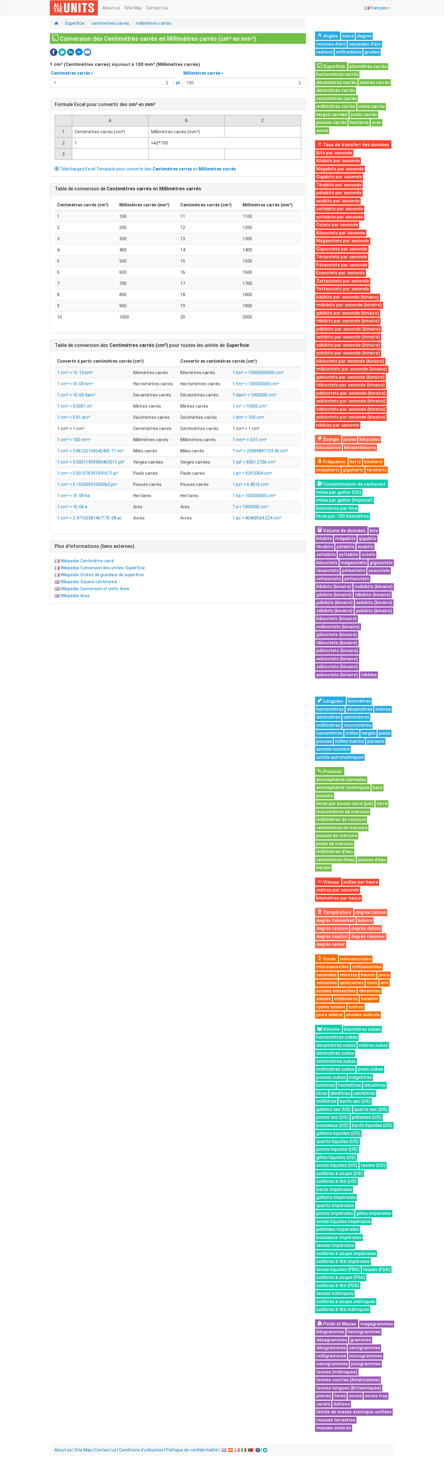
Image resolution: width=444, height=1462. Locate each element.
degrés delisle (366, 928)
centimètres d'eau (335, 859)
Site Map (133, 7)
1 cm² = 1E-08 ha (73, 495)
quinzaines (351, 982)
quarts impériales (335, 1205)
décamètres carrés (336, 82)
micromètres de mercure (342, 811)
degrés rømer (330, 944)
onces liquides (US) (336, 1165)
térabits (324, 546)
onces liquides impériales (343, 1221)
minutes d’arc (331, 44)
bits (374, 530)
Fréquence (333, 461)
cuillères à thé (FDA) (337, 1285)
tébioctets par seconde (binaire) (350, 385)
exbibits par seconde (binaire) (348, 337)
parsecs (375, 741)
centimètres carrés (110, 23)
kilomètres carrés (368, 66)
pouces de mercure (336, 835)
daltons (341, 1404)
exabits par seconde (337, 201)
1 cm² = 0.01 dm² (73, 417)
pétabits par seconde (339, 193)
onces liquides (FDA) (338, 1269)
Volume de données (343, 530)
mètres (383, 709)
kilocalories (328, 447)
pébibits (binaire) (334, 602)
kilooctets (326, 562)
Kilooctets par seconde (340, 233)
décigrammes (331, 1347)
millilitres (326, 1101)
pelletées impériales (337, 1229)
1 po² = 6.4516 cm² (251, 484)
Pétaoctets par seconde (341, 265)
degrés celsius (371, 912)
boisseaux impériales (339, 1237)
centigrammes (364, 1347)
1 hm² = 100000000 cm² (256, 383)
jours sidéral (329, 1014)
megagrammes (376, 1324)
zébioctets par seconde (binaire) (350, 409)
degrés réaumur (368, 936)
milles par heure (360, 882)
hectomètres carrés (337, 74)
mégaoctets (353, 562)
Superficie (75, 23)
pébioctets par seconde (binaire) (351, 393)
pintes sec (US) (332, 1117)
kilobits (324, 538)
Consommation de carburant (353, 484)
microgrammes (365, 1356)
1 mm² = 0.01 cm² (250, 439)
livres (340, 1396)
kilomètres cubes (362, 1029)
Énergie (330, 439)
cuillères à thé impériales (343, 1261)
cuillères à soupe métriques (345, 1301)
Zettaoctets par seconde (342, 281)
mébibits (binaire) (374, 586)
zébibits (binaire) (334, 610)
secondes (326, 975)
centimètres (356, 717)
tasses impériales (335, 1245)
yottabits (348, 554)
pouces (324, 741)
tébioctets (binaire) (336, 642)
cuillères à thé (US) (336, 1181)
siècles (323, 998)
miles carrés (372, 106)
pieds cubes (370, 1069)
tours (348, 36)
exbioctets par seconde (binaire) (350, 401)
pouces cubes (331, 1077)
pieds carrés (364, 114)
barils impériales (334, 1189)
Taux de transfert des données (355, 144)
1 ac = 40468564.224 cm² (257, 518)
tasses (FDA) (376, 1269)
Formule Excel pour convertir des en (105, 104)
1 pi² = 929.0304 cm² (252, 473)
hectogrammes (364, 1331)
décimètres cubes (335, 1053)
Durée (329, 959)
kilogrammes (330, 1331)
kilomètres (359, 701)
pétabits (345, 546)
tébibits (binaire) (373, 594)
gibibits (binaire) (334, 594)
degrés (364, 36)
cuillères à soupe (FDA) (340, 1277)
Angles (330, 36)
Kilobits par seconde (338, 160)
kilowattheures (360, 447)
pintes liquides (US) (337, 1149)
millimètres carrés (154, 23)
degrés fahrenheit (335, 920)
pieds (384, 733)
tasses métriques (334, 1293)
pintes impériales (334, 1213)
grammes (360, 1340)
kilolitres (325, 1085)
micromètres (357, 725)
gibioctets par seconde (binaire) (350, 377)
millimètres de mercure (341, 819)
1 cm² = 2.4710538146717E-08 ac (89, 518)
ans (384, 982)
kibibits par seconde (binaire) (347, 297)
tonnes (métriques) (336, 1372)
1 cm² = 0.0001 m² (74, 406)
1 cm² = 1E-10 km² (75, 372)
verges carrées (331, 114)
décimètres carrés (335, 90)
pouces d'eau (372, 859)
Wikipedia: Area (74, 595)
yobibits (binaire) (374, 610)
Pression (332, 771)
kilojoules (369, 439)
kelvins (365, 920)
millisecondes (366, 966)
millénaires (346, 998)
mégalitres (360, 1077)
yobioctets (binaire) (337, 675)
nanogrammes (332, 1364)
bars (377, 787)
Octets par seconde (337, 225)
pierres (323, 1396)
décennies (369, 991)
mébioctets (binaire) (338, 626)
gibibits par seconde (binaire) (347, 313)
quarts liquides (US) (337, 1141)
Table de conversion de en (128, 189)
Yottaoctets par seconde (342, 289)
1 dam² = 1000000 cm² (255, 395)
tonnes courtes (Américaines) (348, 1380)
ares (376, 122)
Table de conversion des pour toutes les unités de (152, 345)
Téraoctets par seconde (341, 257)
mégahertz (327, 470)
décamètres (359, 709)
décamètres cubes (336, 1045)
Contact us (157, 7)
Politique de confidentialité (192, 1449)
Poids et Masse (339, 1324)
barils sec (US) (355, 1101)
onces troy (376, 1396)
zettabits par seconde (339, 209)
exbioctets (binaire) (337, 658)
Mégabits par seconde (340, 169)
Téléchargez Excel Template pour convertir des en (147, 169)
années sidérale (363, 1014)
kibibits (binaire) (333, 586)
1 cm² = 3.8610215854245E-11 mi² (90, 450)
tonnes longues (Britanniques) (348, 1388)
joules (349, 439)
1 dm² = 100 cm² (249, 417)
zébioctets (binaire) (337, 666)
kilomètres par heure (338, 898)
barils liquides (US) (372, 1125)
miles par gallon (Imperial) (344, 500)
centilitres (364, 1093)
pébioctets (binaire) (337, 650)
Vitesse (330, 882)
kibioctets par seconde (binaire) (350, 361)
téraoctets (327, 570)
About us (111, 7)
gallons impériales (336, 1197)
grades (372, 52)
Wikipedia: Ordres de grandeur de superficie (102, 574)
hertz (355, 461)
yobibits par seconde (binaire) (348, 353)
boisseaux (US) (332, 1125)
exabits (365, 546)
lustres (356, 1007)
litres (321, 1093)
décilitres (340, 1093)
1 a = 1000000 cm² (251, 506)
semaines (326, 982)
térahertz (377, 470)
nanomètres (329, 733)
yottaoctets (356, 578)
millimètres (328, 725)
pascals (324, 795)
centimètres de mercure (341, 827)
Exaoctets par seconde (340, 273)
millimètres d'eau (334, 851)
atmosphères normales (341, 779)
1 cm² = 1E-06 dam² (76, 395)
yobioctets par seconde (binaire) (350, 417)
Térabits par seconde (339, 185)
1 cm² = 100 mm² (74, 439)
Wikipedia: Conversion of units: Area (94, 588)
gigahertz (353, 470)
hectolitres (349, 1085)
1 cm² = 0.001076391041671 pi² (87, 473)
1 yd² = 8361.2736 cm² (254, 462)
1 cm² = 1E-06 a (72, 506)
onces (355, 1396)
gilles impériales (373, 1213)
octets (368, 554)
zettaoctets (328, 578)
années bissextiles (336, 991)
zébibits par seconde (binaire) (348, 345)
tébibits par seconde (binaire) (347, 321)
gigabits (367, 538)
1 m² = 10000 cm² (250, 406)
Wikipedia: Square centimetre (88, 581)
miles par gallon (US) (338, 492)
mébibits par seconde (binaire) (349, 305)
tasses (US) (373, 1165)
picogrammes (366, 1364)
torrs (382, 803)
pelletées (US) (366, 1117)
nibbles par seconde (337, 425)
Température (336, 912)
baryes (323, 867)
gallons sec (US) (333, 1109)
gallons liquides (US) (338, 1133)
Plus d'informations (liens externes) (94, 546)
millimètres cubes (335, 1069)
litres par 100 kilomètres (342, 516)
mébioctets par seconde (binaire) (351, 369)
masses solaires (333, 1428)
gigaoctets (381, 562)
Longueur (332, 701)
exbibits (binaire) (374, 602)
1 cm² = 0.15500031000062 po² (87, 484)
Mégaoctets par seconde (342, 241)
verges (368, 733)
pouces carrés (331, 122)
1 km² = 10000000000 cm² (258, 372)
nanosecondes (355, 959)
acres (322, 130)
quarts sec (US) (371, 1109)
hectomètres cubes (336, 1037)
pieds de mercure (334, 843)
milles (352, 733)
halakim (369, 998)
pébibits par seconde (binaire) (348, 329)
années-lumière (332, 749)
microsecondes (332, 966)
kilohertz (373, 461)
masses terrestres (335, 1420)
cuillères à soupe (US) (339, 1173)
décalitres (374, 1085)
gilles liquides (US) (336, 1157)
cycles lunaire (330, 1007)
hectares (359, 122)
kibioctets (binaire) (336, 618)
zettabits (326, 554)
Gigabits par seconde (339, 177)
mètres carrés (375, 82)
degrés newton (332, 936)
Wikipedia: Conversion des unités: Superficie (102, 567)
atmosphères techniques (342, 787)
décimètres (328, 717)
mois (372, 982)
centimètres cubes (336, 1061)
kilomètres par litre (336, 508)
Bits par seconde (334, 153)
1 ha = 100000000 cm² (254, 495)
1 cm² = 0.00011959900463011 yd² (90, 462)
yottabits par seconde (339, 217)
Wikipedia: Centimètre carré (87, 560)
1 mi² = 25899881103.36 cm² (260, 450)
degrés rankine (332, 928)
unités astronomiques (339, 757)
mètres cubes (373, 1045)
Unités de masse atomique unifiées (353, 1412)
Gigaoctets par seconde (341, 249)
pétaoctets (353, 570)
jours (383, 975)
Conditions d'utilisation (141, 1449)
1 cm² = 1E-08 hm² (75, 383)
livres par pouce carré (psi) (344, 803)
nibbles (369, 675)
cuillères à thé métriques (342, 1309)
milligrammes (331, 1356)
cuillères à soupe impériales (346, 1253)
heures (368, 975)
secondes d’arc (365, 44)
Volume (330, 1029)
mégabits (345, 538)
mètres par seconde (337, 890)
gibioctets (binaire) (336, 634)
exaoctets (379, 570)
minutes (348, 975)
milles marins (349, 741)
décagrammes (331, 1340)
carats (323, 1404)
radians (324, 52)
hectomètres (329, 709)
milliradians (348, 52)
